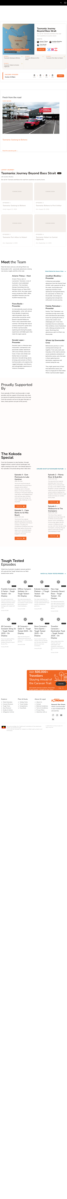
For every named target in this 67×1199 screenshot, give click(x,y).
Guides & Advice (8, 710)
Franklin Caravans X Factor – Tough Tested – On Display (8, 592)
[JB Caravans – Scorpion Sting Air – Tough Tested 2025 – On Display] (8, 619)
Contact (38, 704)
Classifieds (23, 708)
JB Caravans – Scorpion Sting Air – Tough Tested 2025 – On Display (8, 631)
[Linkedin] (53, 719)
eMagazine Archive (8, 712)
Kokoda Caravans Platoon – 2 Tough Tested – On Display (41, 592)
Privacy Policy (40, 710)
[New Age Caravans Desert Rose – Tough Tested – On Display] (58, 582)
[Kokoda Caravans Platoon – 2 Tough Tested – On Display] (41, 582)
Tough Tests (6, 706)
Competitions (24, 706)
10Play (60, 76)
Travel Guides (24, 704)
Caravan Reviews (8, 704)
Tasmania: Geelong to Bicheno (15, 140)
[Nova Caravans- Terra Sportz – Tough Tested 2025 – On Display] (41, 619)
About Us (39, 702)
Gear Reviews (7, 708)
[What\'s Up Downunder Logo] (14, 3)
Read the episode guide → (10, 151)
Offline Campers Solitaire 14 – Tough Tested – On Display (24, 592)
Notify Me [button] (41, 49)
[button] (60, 2)
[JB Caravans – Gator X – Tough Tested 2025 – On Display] (25, 619)
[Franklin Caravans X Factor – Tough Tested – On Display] (8, 582)
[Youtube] (61, 715)
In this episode (9, 149)
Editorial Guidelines (42, 706)
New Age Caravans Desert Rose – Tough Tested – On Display (58, 593)
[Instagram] (52, 49)
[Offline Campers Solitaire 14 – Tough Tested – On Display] (25, 582)
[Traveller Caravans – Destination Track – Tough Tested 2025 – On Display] (58, 619)
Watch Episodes (7, 702)
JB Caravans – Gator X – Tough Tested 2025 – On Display (25, 630)
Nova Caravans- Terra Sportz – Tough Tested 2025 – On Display (40, 631)
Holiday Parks (24, 702)
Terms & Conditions (42, 708)
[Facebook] (49, 49)
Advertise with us (41, 712)
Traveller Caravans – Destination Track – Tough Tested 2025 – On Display (58, 632)
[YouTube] (55, 49)
